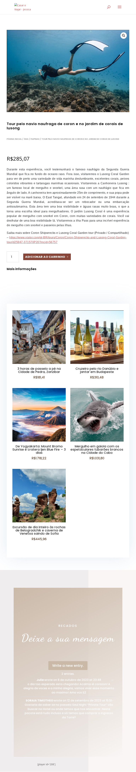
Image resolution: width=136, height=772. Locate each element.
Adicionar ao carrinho (45, 257)
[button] (123, 35)
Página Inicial (14, 139)
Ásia (26, 139)
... (113, 680)
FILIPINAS (35, 139)
